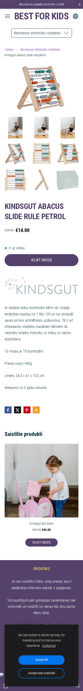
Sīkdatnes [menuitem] (41, 569)
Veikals (9, 50)
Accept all (41, 660)
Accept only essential (41, 673)
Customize (49, 646)
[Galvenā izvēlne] (7, 16)
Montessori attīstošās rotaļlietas (40, 50)
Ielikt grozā (41, 260)
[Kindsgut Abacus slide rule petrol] (15, 127)
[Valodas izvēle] (75, 16)
